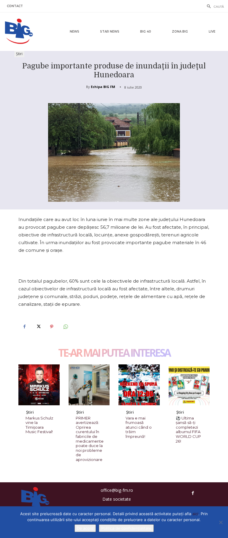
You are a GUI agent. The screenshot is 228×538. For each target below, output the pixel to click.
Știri (19, 53)
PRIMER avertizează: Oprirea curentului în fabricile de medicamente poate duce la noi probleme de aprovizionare (90, 439)
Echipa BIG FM (103, 86)
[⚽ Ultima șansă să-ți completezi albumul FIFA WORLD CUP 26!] (189, 385)
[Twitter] (38, 327)
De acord (85, 528)
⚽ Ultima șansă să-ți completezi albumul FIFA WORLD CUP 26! (188, 429)
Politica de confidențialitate (126, 528)
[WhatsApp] (65, 327)
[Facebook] (24, 327)
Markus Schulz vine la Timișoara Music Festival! (39, 425)
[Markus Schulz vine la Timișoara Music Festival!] (39, 385)
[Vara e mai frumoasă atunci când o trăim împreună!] (139, 385)
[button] (214, 7)
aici (195, 513)
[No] (221, 522)
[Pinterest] (52, 327)
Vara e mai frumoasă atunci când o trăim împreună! (139, 427)
